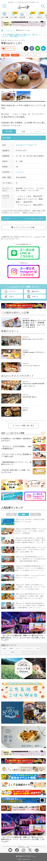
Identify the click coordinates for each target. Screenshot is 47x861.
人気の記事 (22, 17)
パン (36, 55)
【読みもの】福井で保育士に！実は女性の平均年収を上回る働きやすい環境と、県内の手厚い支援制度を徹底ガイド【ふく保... (30, 540)
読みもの (39, 17)
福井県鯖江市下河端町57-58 (26, 145)
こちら (36, 237)
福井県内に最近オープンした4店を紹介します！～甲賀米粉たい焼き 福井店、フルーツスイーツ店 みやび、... (34, 324)
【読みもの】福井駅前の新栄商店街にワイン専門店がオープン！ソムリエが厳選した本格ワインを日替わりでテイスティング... (30, 568)
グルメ (31, 17)
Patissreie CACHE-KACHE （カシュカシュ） (33, 385)
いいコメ (38, 131)
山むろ (25, 410)
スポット (4, 17)
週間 (23, 514)
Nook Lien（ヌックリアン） (34, 339)
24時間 (11, 514)
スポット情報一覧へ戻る (24, 425)
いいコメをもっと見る (34, 219)
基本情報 (9, 131)
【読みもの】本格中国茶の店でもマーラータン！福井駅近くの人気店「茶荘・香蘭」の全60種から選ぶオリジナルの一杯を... (30, 596)
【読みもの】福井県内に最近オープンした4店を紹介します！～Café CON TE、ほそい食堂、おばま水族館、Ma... (30, 550)
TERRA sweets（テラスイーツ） (34, 353)
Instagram (20, 172)
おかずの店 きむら (30, 397)
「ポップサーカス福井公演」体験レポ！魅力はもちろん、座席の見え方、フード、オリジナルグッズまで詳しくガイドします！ (23, 638)
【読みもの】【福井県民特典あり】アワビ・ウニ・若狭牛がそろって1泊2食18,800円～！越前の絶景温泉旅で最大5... (30, 559)
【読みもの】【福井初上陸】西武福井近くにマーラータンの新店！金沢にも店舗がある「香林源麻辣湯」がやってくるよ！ (30, 605)
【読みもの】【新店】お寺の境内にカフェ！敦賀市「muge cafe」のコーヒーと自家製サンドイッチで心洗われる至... (30, 587)
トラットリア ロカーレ (31, 365)
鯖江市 (5, 55)
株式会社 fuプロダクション (26, 856)
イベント (13, 17)
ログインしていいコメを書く (25, 227)
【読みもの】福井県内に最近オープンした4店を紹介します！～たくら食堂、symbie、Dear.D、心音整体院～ (30, 531)
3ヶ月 (35, 514)
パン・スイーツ (25, 55)
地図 (23, 131)
